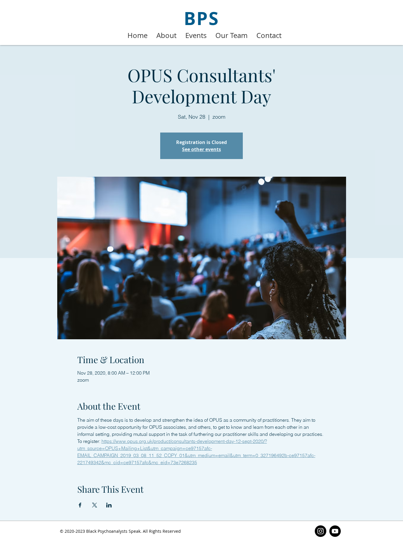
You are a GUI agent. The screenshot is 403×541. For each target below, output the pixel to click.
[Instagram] (320, 531)
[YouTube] (335, 531)
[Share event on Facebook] (80, 505)
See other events (201, 149)
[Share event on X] (94, 505)
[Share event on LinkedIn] (109, 505)
